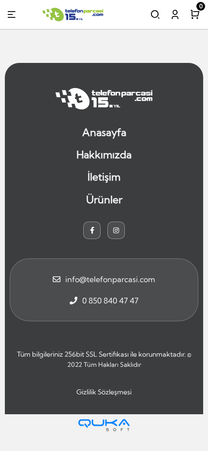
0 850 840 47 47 (110, 300)
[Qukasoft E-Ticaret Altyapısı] (104, 425)
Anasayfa (104, 132)
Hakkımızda (104, 154)
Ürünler (104, 199)
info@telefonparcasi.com (110, 279)
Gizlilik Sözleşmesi (104, 392)
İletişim (104, 176)
